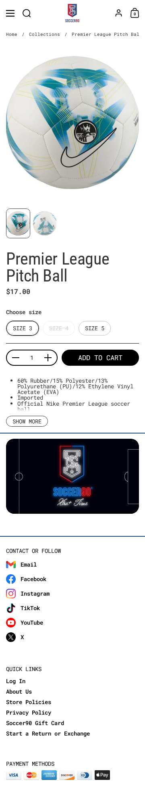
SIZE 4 (58, 328)
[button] (27, 13)
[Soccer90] (73, 13)
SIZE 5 (94, 328)
